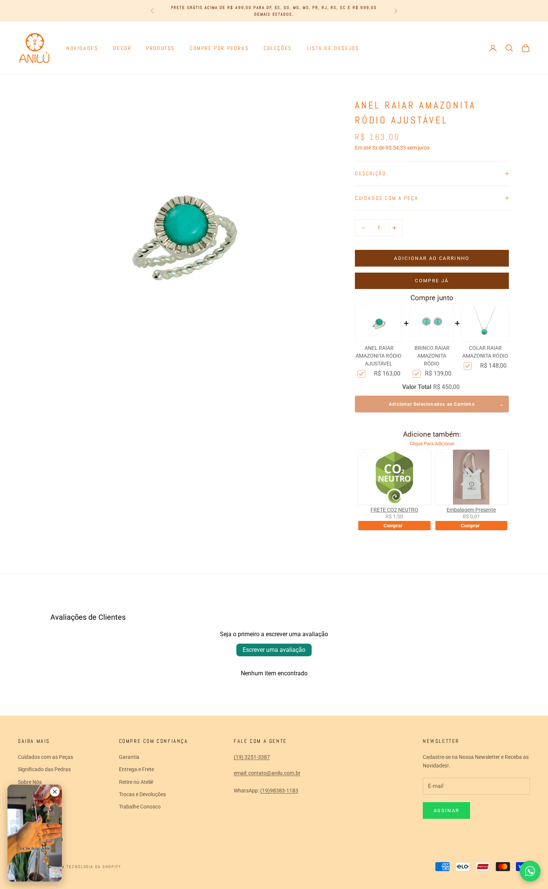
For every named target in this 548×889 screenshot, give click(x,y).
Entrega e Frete (136, 769)
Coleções (278, 48)
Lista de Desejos (333, 48)
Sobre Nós (30, 782)
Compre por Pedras (219, 48)
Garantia (129, 757)
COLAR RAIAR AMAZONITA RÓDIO (485, 352)
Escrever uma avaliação (274, 649)
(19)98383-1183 (279, 791)
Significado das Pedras (44, 769)
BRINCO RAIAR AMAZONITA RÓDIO (432, 356)
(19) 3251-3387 (252, 757)
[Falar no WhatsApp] (530, 871)
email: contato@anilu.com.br (267, 773)
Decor (122, 48)
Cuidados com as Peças (45, 757)
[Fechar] (55, 792)
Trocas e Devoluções (142, 794)
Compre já (431, 280)
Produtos (160, 48)
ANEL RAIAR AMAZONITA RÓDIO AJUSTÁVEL (378, 356)
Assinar (446, 810)
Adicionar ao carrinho (431, 258)
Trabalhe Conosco (140, 807)
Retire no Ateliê (136, 782)
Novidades (82, 48)
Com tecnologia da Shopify (88, 866)
